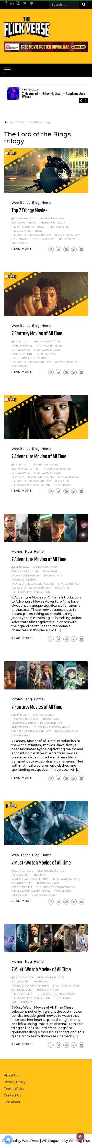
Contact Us (12, 1095)
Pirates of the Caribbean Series (33, 476)
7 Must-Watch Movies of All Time (41, 863)
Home (46, 203)
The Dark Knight (48, 883)
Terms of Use (14, 1089)
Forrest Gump (21, 874)
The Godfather (22, 887)
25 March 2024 (23, 870)
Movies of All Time (52, 218)
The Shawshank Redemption (31, 485)
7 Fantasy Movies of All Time (37, 333)
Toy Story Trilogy (43, 239)
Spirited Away (47, 353)
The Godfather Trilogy (27, 230)
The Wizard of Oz (66, 362)
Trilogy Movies (68, 239)
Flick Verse (50, 571)
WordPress (30, 1141)
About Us (11, 1075)
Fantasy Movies (22, 345)
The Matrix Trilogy (67, 234)
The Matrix (62, 481)
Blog (36, 203)
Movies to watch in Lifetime (30, 879)
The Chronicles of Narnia (29, 358)
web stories (19, 243)
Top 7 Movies (20, 239)
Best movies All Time (46, 341)
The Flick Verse (59, 226)
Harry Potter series (50, 345)
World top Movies (43, 895)
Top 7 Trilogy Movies (30, 210)
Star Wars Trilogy (23, 222)
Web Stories (21, 203)
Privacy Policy (15, 1082)
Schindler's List (22, 883)
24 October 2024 (24, 218)
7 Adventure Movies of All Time (39, 456)
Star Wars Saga (68, 476)
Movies (17, 551)
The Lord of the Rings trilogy (31, 234)
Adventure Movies (45, 464)
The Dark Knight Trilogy (28, 226)
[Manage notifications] (80, 1137)
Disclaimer (12, 1102)
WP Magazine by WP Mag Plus (66, 1141)
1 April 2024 (21, 567)
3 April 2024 (21, 341)
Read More (22, 248)
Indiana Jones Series (57, 468)
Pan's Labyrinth (22, 353)
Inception (41, 874)
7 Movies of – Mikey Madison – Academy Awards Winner (55, 95)
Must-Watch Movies (47, 349)
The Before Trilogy (52, 222)
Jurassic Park (21, 349)
